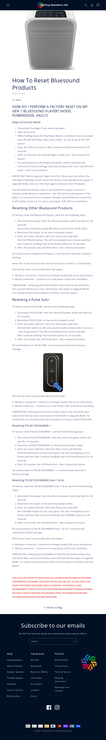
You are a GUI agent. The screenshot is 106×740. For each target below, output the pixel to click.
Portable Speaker (15, 678)
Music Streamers (15, 666)
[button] (8, 5)
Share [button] (18, 100)
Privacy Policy (61, 666)
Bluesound (36, 666)
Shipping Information (60, 680)
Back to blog (54, 607)
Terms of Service (15, 690)
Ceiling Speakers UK (48, 731)
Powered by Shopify (64, 731)
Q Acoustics (36, 684)
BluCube (35, 660)
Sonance (35, 690)
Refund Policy (61, 660)
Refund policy (13, 696)
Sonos (34, 696)
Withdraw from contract (62, 689)
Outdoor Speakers (15, 672)
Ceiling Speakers (15, 660)
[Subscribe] (74, 641)
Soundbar (11, 684)
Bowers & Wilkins (39, 672)
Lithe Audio (36, 678)
